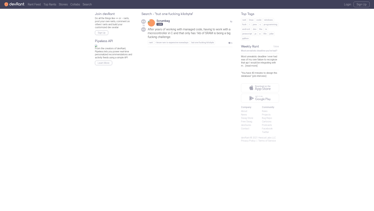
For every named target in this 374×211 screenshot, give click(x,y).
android (246, 29)
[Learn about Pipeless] (96, 45)
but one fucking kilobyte (202, 42)
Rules (264, 111)
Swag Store (247, 118)
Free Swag (246, 121)
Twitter (265, 132)
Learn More (103, 63)
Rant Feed (34, 4)
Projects (266, 114)
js (255, 34)
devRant (245, 137)
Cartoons (266, 121)
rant (151, 42)
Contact (245, 128)
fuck (244, 24)
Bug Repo (267, 118)
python (245, 38)
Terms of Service (267, 140)
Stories (63, 4)
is (266, 29)
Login (347, 4)
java (255, 24)
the (260, 29)
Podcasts (267, 125)
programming (270, 24)
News (244, 114)
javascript (247, 34)
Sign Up (362, 4)
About (244, 111)
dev (254, 29)
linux (251, 20)
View (276, 46)
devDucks (246, 125)
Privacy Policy (248, 140)
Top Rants (49, 4)
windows (268, 20)
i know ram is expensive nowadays (172, 42)
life (264, 34)
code (258, 20)
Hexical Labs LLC (267, 137)
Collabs (75, 4)
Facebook (267, 128)
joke (271, 34)
